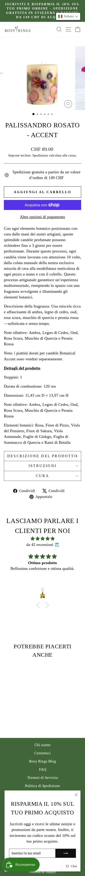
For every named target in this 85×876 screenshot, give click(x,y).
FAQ (42, 769)
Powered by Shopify (42, 872)
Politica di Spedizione (42, 786)
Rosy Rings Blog (42, 761)
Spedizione (40, 155)
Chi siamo (42, 745)
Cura (42, 476)
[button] (68, 16)
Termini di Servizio (42, 777)
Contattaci (42, 753)
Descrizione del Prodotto (42, 456)
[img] (42, 539)
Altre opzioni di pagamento (42, 217)
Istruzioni (42, 466)
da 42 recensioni (39, 544)
